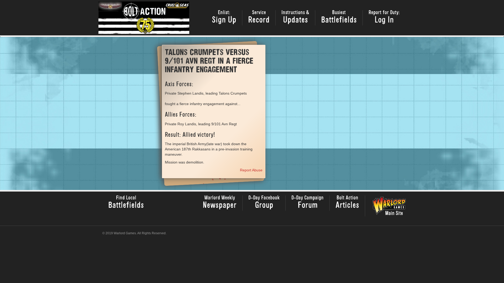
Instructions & (295, 17)
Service (259, 17)
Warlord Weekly (220, 202)
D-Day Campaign (307, 202)
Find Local (126, 202)
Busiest (339, 17)
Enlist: (224, 17)
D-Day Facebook (264, 202)
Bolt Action (347, 202)
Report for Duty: (384, 17)
